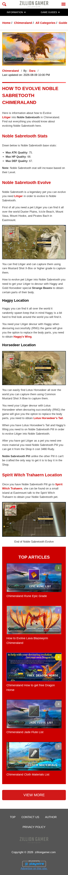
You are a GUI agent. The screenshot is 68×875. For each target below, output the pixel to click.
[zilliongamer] (34, 4)
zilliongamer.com (45, 852)
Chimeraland (23, 23)
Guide (63, 23)
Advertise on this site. (34, 868)
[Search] (4, 4)
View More (34, 795)
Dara (32, 70)
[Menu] (63, 4)
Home (6, 23)
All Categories (45, 23)
